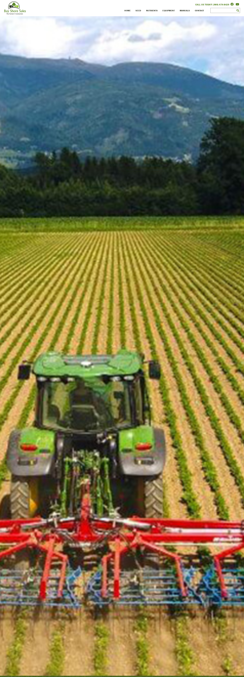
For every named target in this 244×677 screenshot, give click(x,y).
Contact (199, 10)
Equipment (169, 10)
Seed (138, 10)
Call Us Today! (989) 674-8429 (212, 4)
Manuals (185, 10)
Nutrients (152, 10)
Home (127, 10)
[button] (238, 10)
